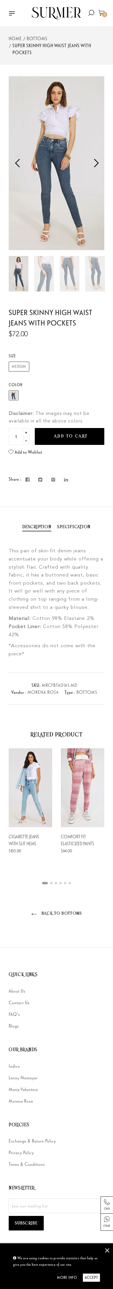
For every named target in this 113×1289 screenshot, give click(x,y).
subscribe (26, 1223)
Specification (74, 527)
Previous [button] (17, 163)
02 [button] (51, 883)
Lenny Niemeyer (23, 1077)
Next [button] (95, 163)
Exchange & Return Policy (32, 1140)
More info (67, 1277)
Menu (14, 14)
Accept (91, 1277)
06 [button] (70, 883)
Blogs (14, 1025)
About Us (17, 990)
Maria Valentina (23, 1089)
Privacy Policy (21, 1152)
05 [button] (65, 883)
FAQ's (14, 1014)
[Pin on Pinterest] (53, 479)
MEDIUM (19, 366)
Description (36, 527)
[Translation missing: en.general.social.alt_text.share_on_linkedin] (66, 479)
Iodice (14, 1066)
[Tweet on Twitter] (40, 479)
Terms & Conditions (27, 1164)
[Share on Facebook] (28, 479)
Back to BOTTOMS (61, 913)
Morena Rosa (21, 1101)
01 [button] (45, 883)
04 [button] (60, 883)
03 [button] (56, 883)
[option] (56, 163)
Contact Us (19, 1002)
